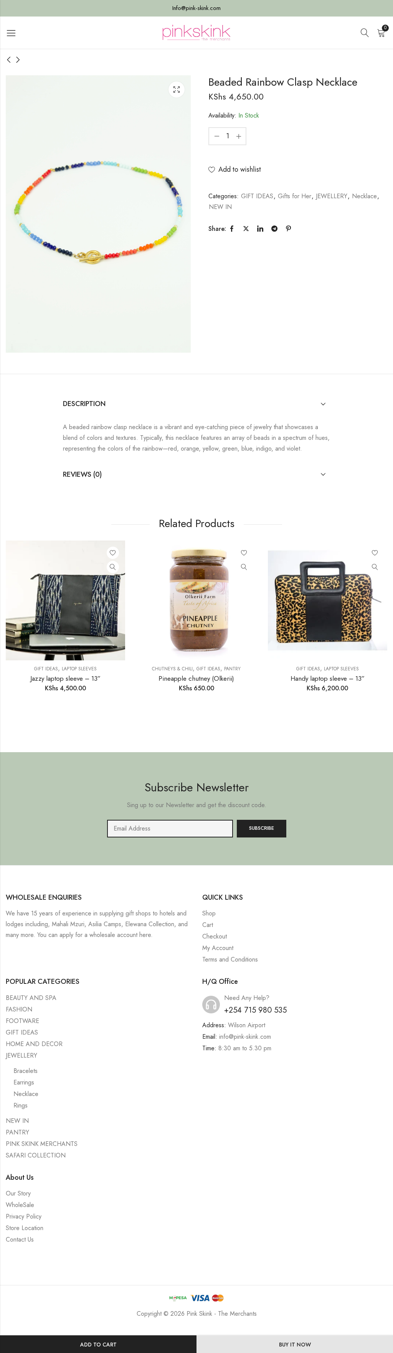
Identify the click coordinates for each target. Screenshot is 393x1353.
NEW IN (220, 206)
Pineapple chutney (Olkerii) (196, 678)
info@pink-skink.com (245, 1036)
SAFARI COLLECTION (36, 1155)
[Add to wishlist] (113, 553)
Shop (209, 913)
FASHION (19, 1009)
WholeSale (20, 1204)
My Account (217, 947)
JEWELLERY (331, 196)
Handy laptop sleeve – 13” (328, 678)
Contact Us (20, 1239)
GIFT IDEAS (257, 196)
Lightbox (176, 89)
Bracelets (25, 1070)
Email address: (170, 828)
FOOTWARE (22, 1020)
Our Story (18, 1193)
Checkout (214, 936)
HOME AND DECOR (34, 1044)
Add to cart (98, 1344)
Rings (20, 1105)
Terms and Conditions (230, 959)
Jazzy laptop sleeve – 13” (65, 678)
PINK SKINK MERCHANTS (42, 1143)
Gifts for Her (294, 196)
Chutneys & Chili (172, 668)
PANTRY (232, 668)
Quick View (113, 567)
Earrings (23, 1082)
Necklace (364, 196)
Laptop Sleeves (79, 668)
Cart (207, 924)
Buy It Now (295, 1344)
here (145, 934)
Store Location (24, 1228)
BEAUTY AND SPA (31, 997)
